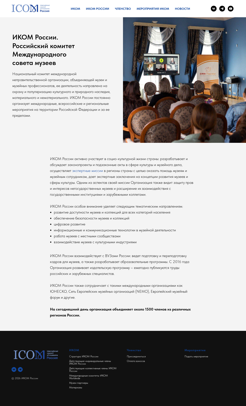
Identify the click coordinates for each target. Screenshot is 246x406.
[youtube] (231, 9)
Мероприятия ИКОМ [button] (153, 9)
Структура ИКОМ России (83, 356)
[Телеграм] (20, 369)
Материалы (75, 387)
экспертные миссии (87, 170)
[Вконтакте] (14, 369)
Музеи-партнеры (78, 382)
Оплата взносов (136, 360)
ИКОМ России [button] (97, 9)
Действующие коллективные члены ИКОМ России (92, 369)
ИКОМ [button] (75, 9)
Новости (182, 9)
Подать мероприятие (196, 356)
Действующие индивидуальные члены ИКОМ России (90, 362)
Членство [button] (123, 9)
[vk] (214, 9)
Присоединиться (136, 356)
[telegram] (222, 9)
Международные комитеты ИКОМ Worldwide (88, 377)
